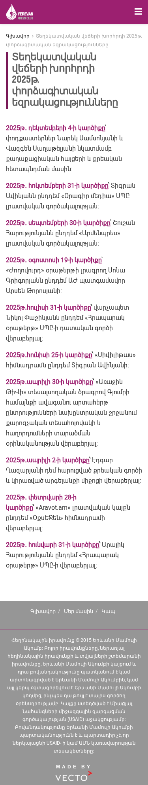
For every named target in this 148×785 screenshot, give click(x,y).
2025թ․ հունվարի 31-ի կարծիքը (52, 545)
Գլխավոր (18, 36)
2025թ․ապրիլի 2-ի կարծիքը (48, 460)
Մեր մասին (78, 611)
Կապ (108, 611)
